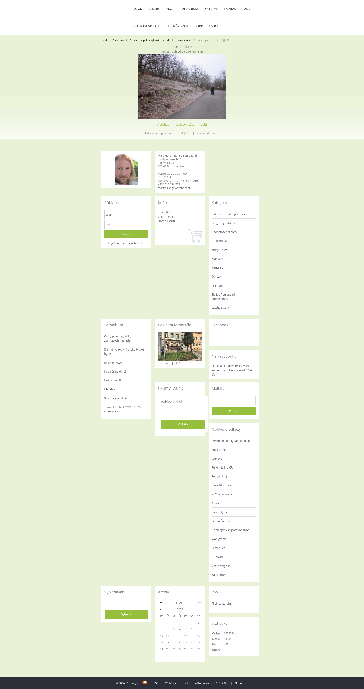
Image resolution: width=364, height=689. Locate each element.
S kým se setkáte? (115, 398)
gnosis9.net (219, 449)
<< (161, 602)
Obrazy (216, 276)
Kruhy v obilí (112, 380)
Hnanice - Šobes (183, 40)
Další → (205, 124)
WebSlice (171, 683)
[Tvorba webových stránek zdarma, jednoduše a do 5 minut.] (144, 682)
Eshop (214, 26)
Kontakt (231, 9)
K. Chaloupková (222, 494)
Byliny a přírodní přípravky (229, 214)
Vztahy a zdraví (221, 307)
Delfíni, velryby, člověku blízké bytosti (124, 352)
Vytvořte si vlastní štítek (237, 370)
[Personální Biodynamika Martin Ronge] (213, 375)
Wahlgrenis (219, 539)
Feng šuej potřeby (223, 223)
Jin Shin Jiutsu (113, 362)
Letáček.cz (218, 548)
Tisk (186, 683)
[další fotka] (256, 86)
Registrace (114, 243)
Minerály (217, 267)
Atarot (216, 503)
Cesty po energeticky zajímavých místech (149, 40)
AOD (247, 9)
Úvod (138, 9)
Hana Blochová (221, 485)
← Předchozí (161, 124)
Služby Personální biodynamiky (223, 296)
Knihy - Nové (220, 250)
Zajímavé (211, 9)
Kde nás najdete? (115, 371)
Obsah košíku (166, 221)
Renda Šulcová (221, 521)
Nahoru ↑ (241, 683)
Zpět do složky (185, 124)
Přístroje (217, 285)
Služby (154, 9)
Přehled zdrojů (221, 603)
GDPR (199, 26)
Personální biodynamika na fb (231, 441)
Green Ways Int (221, 566)
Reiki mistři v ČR (222, 467)
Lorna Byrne (220, 512)
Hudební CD (219, 241)
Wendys (217, 458)
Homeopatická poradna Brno (230, 530)
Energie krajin (220, 476)
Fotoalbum (189, 9)
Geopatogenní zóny (224, 232)
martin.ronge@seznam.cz (174, 188)
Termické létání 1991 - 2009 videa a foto (122, 409)
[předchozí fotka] (107, 86)
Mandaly (217, 258)
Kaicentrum (219, 575)
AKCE (169, 9)
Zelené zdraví (177, 26)
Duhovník (218, 557)
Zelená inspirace (147, 26)
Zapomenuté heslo (132, 243)
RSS (156, 683)
